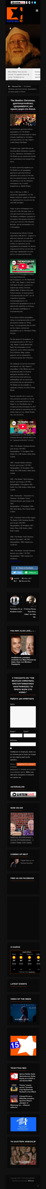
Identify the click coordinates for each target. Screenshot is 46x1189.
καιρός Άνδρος (26, 952)
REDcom (31, 1181)
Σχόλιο (12, 704)
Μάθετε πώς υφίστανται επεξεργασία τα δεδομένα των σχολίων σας (22, 774)
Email (26, 731)
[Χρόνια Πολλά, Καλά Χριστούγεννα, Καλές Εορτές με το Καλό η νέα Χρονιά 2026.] (14, 1076)
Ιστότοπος (13, 740)
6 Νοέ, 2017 (27, 578)
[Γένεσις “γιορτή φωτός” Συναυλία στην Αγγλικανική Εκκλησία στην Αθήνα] (14, 1087)
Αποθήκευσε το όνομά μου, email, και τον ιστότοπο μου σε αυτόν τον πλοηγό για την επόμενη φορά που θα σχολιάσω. (23, 756)
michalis (16, 578)
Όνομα (13, 731)
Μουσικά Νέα (25, 581)
